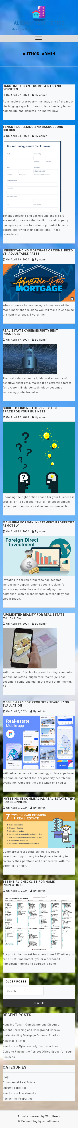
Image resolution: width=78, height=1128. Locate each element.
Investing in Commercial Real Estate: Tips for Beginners (39, 800)
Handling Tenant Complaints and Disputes (32, 87)
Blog (6, 1077)
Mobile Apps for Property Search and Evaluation (36, 704)
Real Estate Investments (19, 1093)
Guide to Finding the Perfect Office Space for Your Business (33, 409)
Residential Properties (18, 1098)
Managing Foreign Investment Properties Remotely (39, 524)
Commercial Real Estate (19, 1082)
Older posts (16, 981)
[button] (38, 38)
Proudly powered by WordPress (39, 1116)
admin (43, 95)
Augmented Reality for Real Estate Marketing (33, 616)
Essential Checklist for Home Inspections (29, 883)
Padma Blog (29, 1121)
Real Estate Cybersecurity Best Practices (30, 332)
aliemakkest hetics (39, 23)
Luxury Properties (15, 1087)
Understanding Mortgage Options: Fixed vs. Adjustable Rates (38, 252)
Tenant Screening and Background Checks (33, 128)
